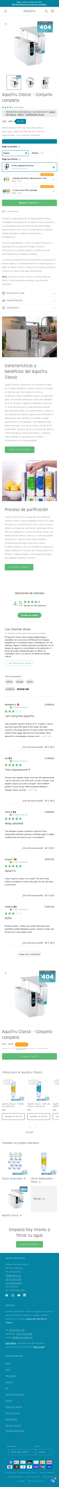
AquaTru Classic (10, 1215)
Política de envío (48, 1477)
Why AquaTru (10, 1376)
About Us (9, 1382)
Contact (8, 1400)
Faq (7, 1388)
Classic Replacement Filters (42, 1180)
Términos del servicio (33, 1477)
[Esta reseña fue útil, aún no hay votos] (46, 747)
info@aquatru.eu (13, 1275)
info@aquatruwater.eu (22, 1337)
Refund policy (11, 1419)
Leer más (46, 736)
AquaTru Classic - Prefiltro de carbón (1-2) (13, 1105)
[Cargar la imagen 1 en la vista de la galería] (14, 82)
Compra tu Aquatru (29, 1244)
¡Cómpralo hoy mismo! (19, 449)
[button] (5, 11)
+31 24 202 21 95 (13, 1279)
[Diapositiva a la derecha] (56, 83)
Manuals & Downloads (14, 1394)
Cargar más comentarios (29, 954)
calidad (9, 681)
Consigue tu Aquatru (19, 567)
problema (10, 689)
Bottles (38, 1199)
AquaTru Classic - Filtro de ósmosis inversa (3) (38, 1105)
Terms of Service (12, 1413)
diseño (30, 681)
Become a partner (13, 1425)
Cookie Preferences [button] (14, 1430)
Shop (7, 1369)
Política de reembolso (47, 1473)
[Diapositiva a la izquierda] (3, 83)
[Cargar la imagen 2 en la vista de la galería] (29, 82)
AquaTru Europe (16, 1473)
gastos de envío (21, 1048)
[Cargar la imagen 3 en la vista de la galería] (45, 82)
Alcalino (38, 153)
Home (7, 1363)
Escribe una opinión (29, 615)
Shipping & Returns (13, 1407)
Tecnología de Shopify (29, 1473)
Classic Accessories (12, 1178)
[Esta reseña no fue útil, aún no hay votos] (51, 747)
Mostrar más (23, 688)
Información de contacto (36, 1481)
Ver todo (29, 1132)
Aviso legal (21, 1481)
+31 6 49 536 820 (13, 1283)
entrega (19, 681)
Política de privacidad (15, 1477)
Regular (6, 153)
